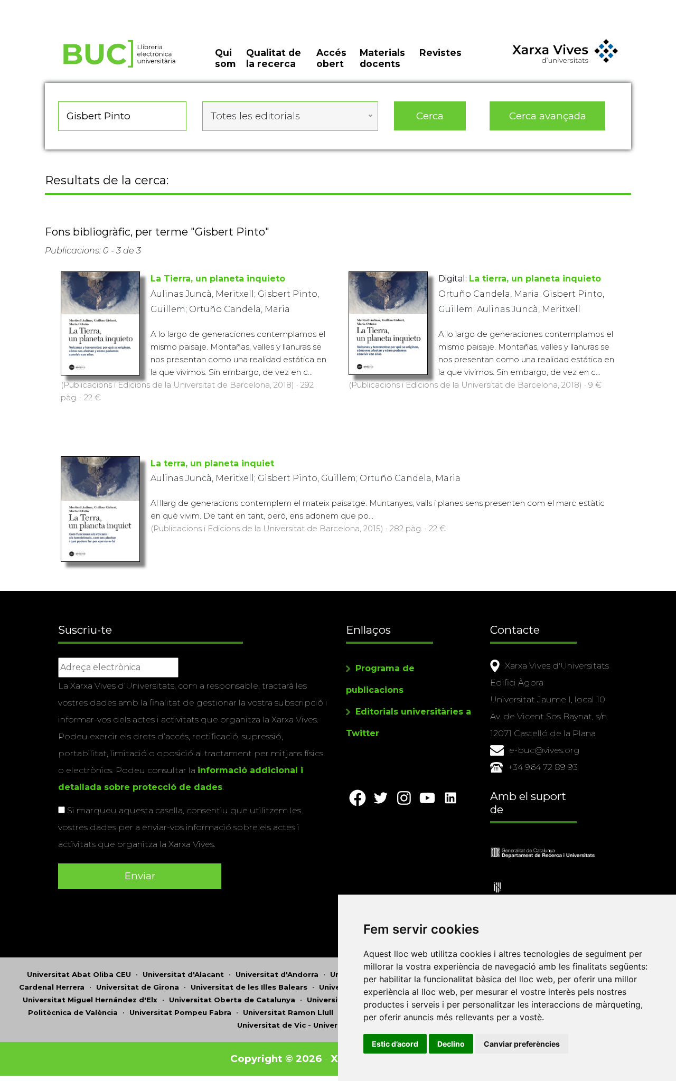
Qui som (225, 58)
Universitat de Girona (137, 987)
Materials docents (382, 58)
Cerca (430, 116)
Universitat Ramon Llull (288, 1012)
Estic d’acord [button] (395, 1043)
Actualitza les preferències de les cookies (98, 7)
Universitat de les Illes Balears (249, 987)
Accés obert (331, 58)
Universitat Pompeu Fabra (180, 1012)
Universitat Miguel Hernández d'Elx (90, 999)
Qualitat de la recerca (273, 58)
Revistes (440, 52)
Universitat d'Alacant (183, 974)
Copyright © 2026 (276, 1058)
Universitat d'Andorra (277, 974)
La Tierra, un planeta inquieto (218, 279)
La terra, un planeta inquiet (212, 463)
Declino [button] (451, 1043)
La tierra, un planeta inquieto (535, 279)
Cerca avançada (547, 116)
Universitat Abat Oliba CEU (79, 974)
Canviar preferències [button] (522, 1043)
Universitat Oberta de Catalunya (232, 999)
